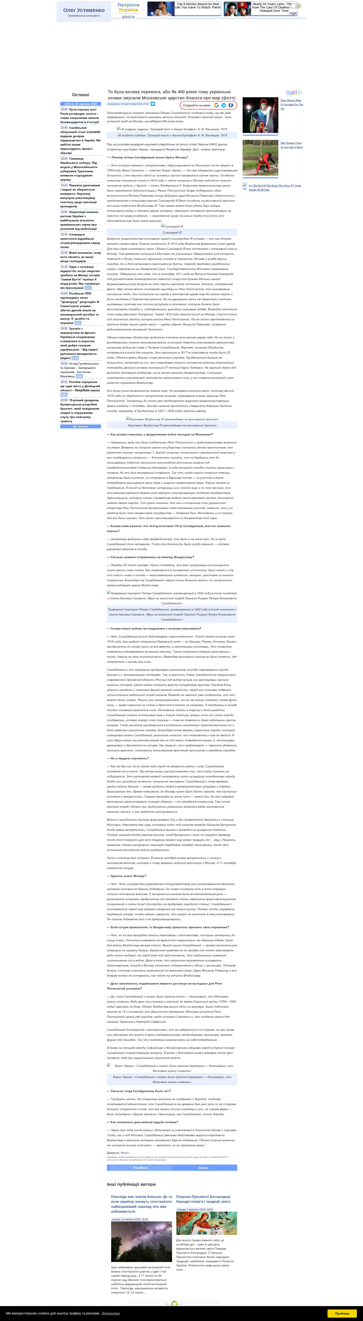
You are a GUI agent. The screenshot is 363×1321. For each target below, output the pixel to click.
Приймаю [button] (342, 1313)
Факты (125, 1152)
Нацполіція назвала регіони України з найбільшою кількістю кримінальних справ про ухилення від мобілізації (79, 220)
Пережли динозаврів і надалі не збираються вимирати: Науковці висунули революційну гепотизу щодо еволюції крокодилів (80, 195)
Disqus (204, 1168)
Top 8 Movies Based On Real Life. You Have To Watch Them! (197, 5)
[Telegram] (224, 105)
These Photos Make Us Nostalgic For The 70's (291, 104)
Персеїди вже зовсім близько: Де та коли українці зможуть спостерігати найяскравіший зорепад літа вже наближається (141, 1204)
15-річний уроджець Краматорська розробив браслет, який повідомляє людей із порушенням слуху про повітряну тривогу (79, 410)
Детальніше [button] (111, 1313)
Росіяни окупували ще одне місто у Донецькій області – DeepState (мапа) (80, 386)
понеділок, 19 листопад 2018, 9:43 (128, 104)
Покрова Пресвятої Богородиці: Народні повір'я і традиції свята (203, 1199)
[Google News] (217, 105)
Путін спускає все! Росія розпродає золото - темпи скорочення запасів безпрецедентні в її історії (79, 115)
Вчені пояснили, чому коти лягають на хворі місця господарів (80, 256)
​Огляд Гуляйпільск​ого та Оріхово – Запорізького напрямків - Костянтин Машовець (79, 369)
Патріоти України (178, 149)
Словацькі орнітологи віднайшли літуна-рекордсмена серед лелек (80, 240)
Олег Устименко (84, 10)
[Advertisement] (181, 56)
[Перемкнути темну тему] (296, 6)
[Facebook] (231, 105)
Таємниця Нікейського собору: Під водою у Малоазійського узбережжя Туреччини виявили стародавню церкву (79, 168)
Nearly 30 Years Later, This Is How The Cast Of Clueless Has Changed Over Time (274, 7)
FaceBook (140, 1168)
